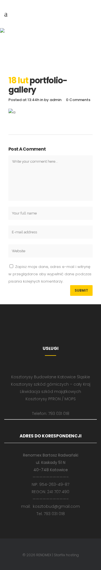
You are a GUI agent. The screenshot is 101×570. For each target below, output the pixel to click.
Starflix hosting (66, 555)
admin (55, 99)
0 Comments (78, 99)
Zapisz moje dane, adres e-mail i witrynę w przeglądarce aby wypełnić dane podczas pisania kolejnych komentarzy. (49, 274)
